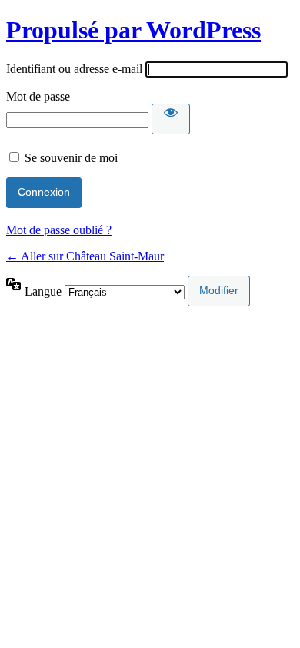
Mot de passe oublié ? (59, 229)
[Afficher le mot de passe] (171, 119)
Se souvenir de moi (71, 157)
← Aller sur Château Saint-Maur (85, 256)
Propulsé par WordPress (133, 30)
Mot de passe (38, 96)
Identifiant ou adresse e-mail (74, 68)
